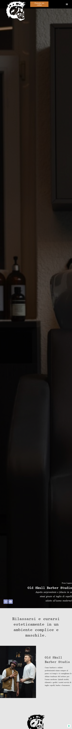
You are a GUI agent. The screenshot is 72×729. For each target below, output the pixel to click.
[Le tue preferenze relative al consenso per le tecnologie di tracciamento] (69, 726)
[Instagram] (6, 601)
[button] (67, 4)
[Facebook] (10, 601)
